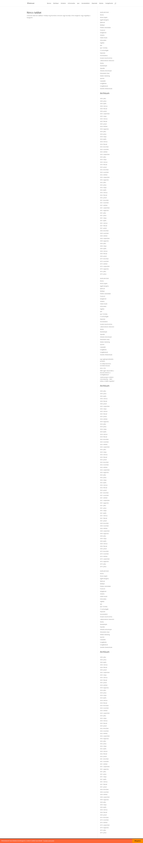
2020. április (103, 248)
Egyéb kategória (104, 20)
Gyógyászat (103, 32)
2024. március (103, 141)
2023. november (104, 149)
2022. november (104, 172)
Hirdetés (63, 3)
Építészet (102, 22)
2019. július (103, 271)
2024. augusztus (104, 129)
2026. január (103, 111)
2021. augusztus (104, 210)
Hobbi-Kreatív (103, 37)
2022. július (103, 182)
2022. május (103, 187)
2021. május (103, 218)
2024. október (103, 126)
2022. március (103, 192)
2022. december (104, 169)
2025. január (103, 124)
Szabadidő (103, 81)
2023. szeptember (105, 154)
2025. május (103, 116)
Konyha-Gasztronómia (106, 58)
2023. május (103, 159)
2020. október (103, 236)
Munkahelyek (103, 65)
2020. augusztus (104, 241)
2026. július (103, 98)
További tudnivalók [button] (48, 841)
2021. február (103, 225)
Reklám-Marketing (105, 76)
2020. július (103, 243)
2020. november (104, 233)
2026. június (103, 101)
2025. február (103, 121)
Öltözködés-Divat (104, 73)
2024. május (103, 136)
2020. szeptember (105, 238)
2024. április (103, 139)
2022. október (103, 175)
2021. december (104, 200)
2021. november (104, 203)
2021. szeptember (105, 208)
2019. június (103, 274)
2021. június (103, 215)
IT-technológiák (104, 50)
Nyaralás (102, 68)
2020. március (103, 251)
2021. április (103, 220)
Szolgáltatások (104, 86)
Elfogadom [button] (138, 841)
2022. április (103, 190)
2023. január (103, 167)
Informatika (71, 3)
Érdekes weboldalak (105, 27)
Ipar (78, 3)
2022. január (103, 197)
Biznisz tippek (103, 17)
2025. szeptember (105, 113)
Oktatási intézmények (106, 71)
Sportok (102, 78)
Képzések (94, 3)
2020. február (103, 253)
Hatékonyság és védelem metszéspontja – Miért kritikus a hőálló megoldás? (107, 379)
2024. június (103, 134)
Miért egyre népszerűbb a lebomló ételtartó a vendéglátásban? (107, 372)
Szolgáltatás (109, 3)
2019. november (104, 261)
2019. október (103, 264)
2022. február (103, 195)
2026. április (103, 103)
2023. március (103, 162)
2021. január (103, 228)
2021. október (103, 205)
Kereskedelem (86, 3)
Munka (101, 3)
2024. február (103, 144)
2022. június (103, 185)
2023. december (104, 147)
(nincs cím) (103, 368)
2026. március (103, 106)
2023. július (103, 157)
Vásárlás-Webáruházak (106, 88)
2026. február (103, 108)
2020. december (104, 231)
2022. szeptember (105, 177)
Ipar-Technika (103, 48)
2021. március (103, 223)
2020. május (103, 246)
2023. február (103, 164)
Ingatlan (102, 43)
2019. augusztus (104, 269)
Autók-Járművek (104, 12)
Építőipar (56, 3)
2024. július (103, 131)
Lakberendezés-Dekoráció (107, 60)
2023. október (103, 152)
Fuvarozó (102, 30)
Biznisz (49, 3)
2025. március (103, 119)
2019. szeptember (105, 266)
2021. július (103, 213)
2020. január (103, 256)
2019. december (104, 258)
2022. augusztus (104, 180)
